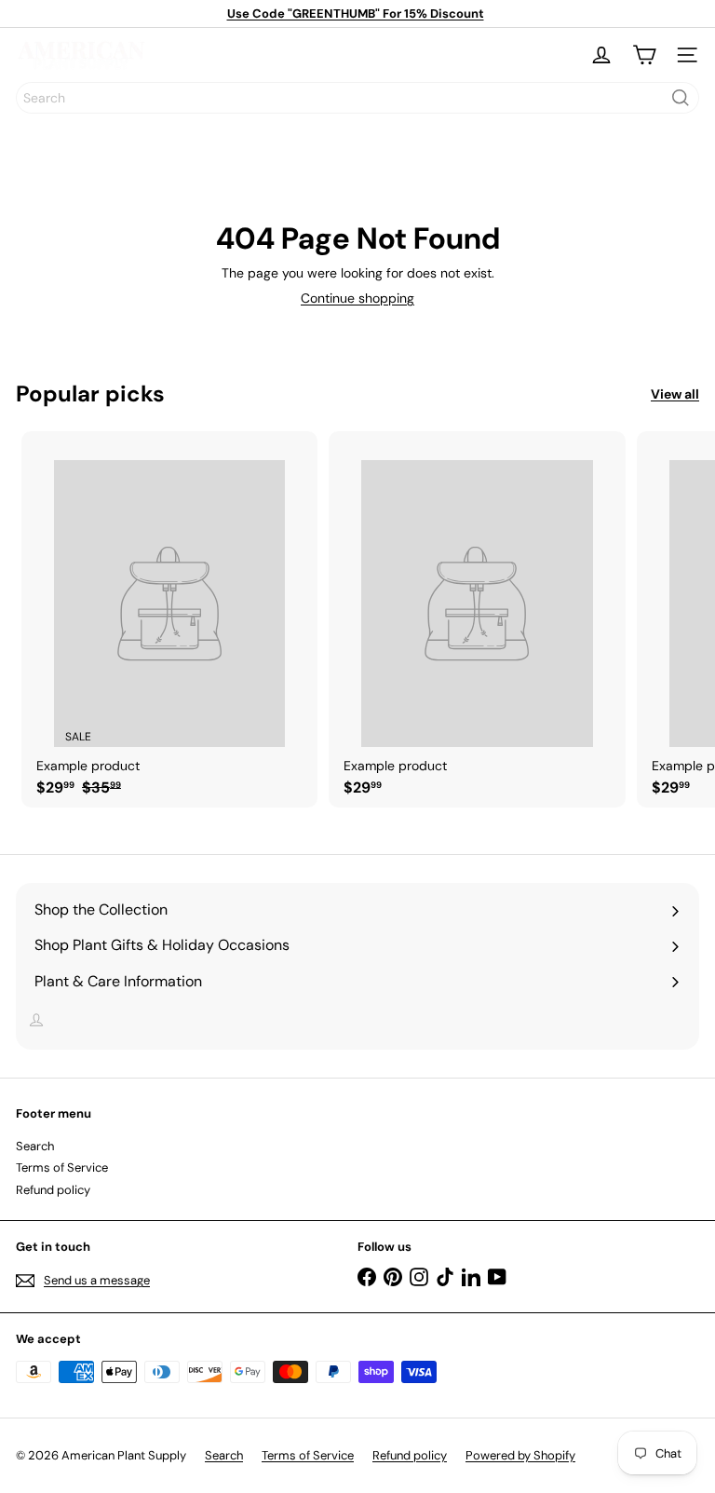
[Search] (680, 98)
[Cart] (644, 55)
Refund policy (53, 1190)
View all (675, 394)
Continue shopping (357, 298)
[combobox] (357, 98)
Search (35, 1146)
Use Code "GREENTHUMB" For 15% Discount (355, 13)
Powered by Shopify (520, 1455)
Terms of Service (62, 1167)
